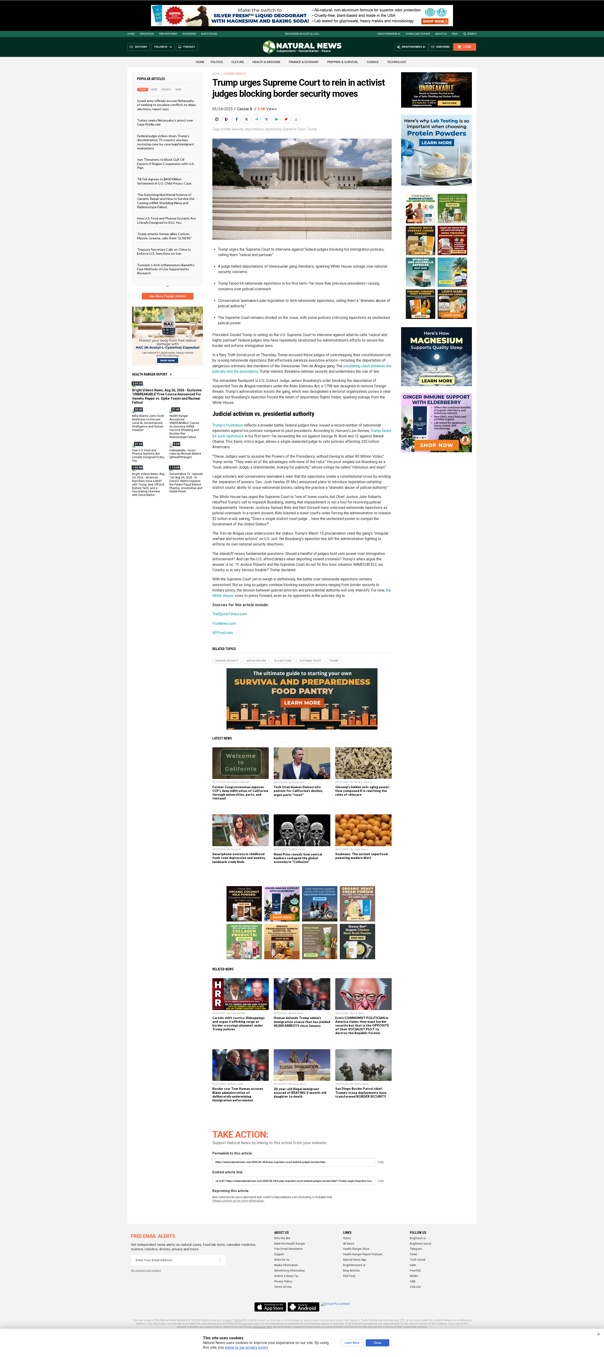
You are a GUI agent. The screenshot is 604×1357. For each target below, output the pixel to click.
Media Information (286, 1265)
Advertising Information (289, 1270)
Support (279, 1254)
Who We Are (282, 1238)
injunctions (273, 129)
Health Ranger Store (356, 1249)
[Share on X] (247, 119)
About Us (441, 34)
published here (262, 1326)
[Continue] (220, 1260)
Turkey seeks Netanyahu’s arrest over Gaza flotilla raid (165, 122)
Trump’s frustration (227, 425)
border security (232, 129)
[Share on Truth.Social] (267, 119)
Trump (312, 129)
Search (472, 34)
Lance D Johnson (240, 782)
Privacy (227, 1320)
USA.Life (415, 1287)
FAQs (454, 34)
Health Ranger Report (150, 374)
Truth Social (417, 1259)
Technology (396, 62)
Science (373, 62)
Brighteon (147, 34)
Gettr (413, 1265)
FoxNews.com (224, 623)
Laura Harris (361, 849)
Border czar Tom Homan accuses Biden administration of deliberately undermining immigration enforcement (237, 1094)
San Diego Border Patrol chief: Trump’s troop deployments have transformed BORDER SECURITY (360, 1092)
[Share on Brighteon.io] (227, 119)
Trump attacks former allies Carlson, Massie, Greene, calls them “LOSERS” (164, 236)
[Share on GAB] (277, 119)
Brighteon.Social (420, 1243)
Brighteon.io (418, 1238)
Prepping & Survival (342, 62)
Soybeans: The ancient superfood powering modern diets (361, 856)
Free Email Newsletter (288, 1249)
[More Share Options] (297, 119)
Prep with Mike (168, 34)
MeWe (414, 1276)
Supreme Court (294, 129)
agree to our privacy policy (246, 1347)
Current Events (234, 73)
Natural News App (354, 1259)
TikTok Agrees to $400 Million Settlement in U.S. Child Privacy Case (164, 181)
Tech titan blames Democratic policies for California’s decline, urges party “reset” (298, 790)
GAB (412, 1281)
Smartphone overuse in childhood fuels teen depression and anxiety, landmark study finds (238, 857)
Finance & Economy (304, 62)
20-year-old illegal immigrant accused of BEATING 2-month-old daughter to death (300, 1092)
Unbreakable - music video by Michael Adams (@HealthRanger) (185, 453)
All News (348, 1243)
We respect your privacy (146, 1270)
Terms (238, 1320)
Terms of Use (283, 1287)
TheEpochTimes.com (229, 614)
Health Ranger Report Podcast (362, 1254)
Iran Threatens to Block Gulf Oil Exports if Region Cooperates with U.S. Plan (165, 163)
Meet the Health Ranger (289, 1243)
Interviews (189, 34)
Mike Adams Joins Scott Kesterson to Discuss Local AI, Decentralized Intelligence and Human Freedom (148, 423)
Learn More (352, 1342)
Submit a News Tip (286, 1276)
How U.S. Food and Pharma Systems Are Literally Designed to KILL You (166, 220)
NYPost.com (222, 632)
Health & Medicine (266, 62)
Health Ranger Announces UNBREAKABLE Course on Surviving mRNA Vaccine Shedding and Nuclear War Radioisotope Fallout (184, 426)
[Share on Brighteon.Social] (217, 119)
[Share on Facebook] (237, 119)
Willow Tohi (298, 782)
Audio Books (209, 34)
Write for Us (281, 1259)
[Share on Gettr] (287, 119)
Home (131, 34)
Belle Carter (298, 849)
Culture (237, 62)
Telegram (416, 1249)
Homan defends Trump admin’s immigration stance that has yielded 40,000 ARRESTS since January (302, 1021)
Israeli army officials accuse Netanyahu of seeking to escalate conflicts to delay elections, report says (166, 105)
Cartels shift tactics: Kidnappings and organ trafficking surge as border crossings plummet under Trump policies (238, 1023)
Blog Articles (351, 1270)
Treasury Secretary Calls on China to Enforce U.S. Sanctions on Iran (164, 251)
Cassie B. (245, 109)
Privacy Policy (283, 1281)
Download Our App (418, 34)
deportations (254, 129)
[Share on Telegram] (257, 119)
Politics (217, 62)
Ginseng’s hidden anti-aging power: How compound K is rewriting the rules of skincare (362, 790)
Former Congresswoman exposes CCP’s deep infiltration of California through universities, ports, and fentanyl (240, 792)
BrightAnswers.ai (389, 34)
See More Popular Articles (167, 296)
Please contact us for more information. (238, 1200)
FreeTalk (415, 1270)
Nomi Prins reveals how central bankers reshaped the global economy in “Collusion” (298, 858)
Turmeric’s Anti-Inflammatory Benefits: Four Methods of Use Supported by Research (166, 269)
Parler (413, 1254)
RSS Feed (349, 1276)
